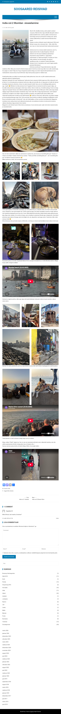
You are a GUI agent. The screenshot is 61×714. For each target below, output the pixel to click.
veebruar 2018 (6, 690)
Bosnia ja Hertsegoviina (8, 573)
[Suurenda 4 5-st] (27, 183)
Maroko (4, 613)
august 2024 (5, 653)
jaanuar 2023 (5, 661)
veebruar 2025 (6, 644)
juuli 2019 (4, 679)
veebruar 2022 (6, 673)
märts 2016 (5, 701)
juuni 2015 (5, 704)
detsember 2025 (6, 636)
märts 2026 (5, 630)
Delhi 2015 (5, 576)
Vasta (57, 518)
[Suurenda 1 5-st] (18, 164)
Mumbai (11, 490)
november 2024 (6, 650)
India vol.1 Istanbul (24, 498)
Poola (3, 616)
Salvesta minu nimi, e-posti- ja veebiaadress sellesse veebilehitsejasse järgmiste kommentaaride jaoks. (31, 553)
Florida (4, 582)
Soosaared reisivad (30, 9)
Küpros (4, 602)
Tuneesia (4, 621)
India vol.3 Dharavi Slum (38, 498)
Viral (31, 711)
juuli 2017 (4, 698)
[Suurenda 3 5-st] (56, 164)
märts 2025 (5, 642)
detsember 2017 (6, 696)
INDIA (8, 490)
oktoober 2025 (6, 639)
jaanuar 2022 (5, 676)
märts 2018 (5, 687)
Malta (3, 610)
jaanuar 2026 (5, 633)
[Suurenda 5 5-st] (56, 183)
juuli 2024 (4, 656)
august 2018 (5, 684)
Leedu (4, 607)
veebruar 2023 (6, 659)
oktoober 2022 (6, 664)
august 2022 (5, 667)
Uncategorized (6, 624)
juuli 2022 (4, 670)
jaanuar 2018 (5, 693)
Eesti (3, 579)
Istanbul (4, 596)
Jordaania (5, 599)
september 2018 (6, 681)
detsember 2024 (6, 647)
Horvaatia (4, 587)
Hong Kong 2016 (6, 584)
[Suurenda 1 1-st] (27, 226)
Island (3, 593)
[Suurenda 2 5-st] (37, 164)
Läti (3, 604)
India (9, 488)
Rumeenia (5, 619)
